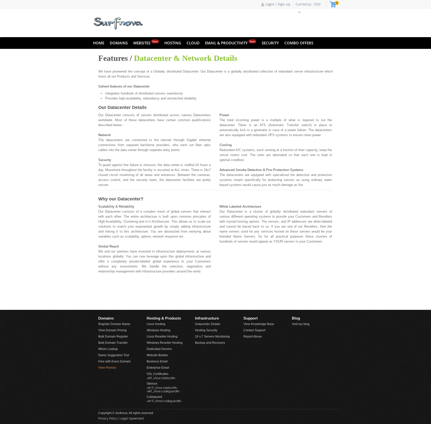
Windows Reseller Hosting (165, 342)
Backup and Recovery (210, 342)
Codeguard (154, 397)
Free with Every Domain (114, 361)
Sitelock (152, 383)
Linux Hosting (156, 324)
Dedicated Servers (159, 349)
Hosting (172, 42)
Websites (145, 42)
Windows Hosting (158, 330)
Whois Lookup (108, 349)
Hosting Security (206, 330)
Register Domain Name (114, 324)
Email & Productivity (230, 42)
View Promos (107, 367)
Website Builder (157, 355)
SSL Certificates (157, 374)
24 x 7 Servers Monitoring (212, 336)
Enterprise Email (158, 367)
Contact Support (254, 330)
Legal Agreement (132, 418)
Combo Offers (298, 42)
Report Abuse (252, 336)
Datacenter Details (207, 324)
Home (98, 42)
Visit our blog (301, 324)
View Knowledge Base (258, 324)
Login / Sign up (277, 4)
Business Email (157, 361)
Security (270, 42)
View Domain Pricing (112, 330)
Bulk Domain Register (113, 336)
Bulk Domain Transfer (113, 342)
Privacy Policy (108, 418)
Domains (119, 42)
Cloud (193, 42)
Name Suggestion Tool (113, 355)
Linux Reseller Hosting (162, 336)
